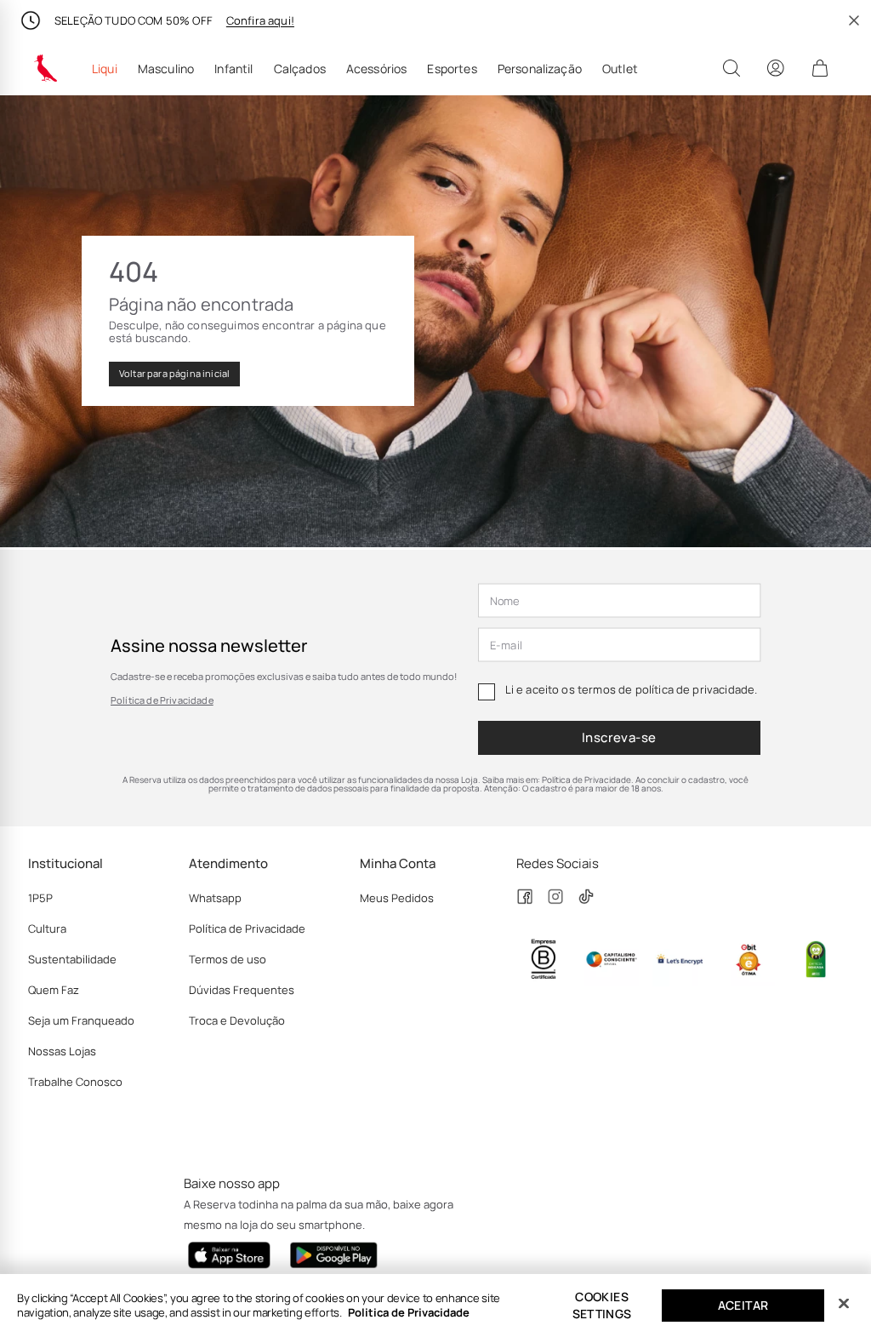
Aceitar (743, 1305)
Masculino (166, 69)
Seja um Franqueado (81, 1020)
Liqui (104, 69)
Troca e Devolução (237, 1020)
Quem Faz (53, 989)
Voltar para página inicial (174, 373)
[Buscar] (731, 68)
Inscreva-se (619, 737)
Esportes (451, 69)
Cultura (47, 928)
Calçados (300, 69)
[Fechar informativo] (854, 20)
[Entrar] (776, 68)
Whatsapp (215, 898)
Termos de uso (227, 959)
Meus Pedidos (397, 898)
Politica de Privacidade (409, 1312)
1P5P (40, 898)
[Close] (843, 1304)
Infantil (233, 69)
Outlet (620, 69)
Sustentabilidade (72, 959)
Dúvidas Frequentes (241, 989)
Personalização (540, 69)
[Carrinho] (820, 68)
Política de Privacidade (162, 700)
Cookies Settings (602, 1305)
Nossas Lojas (62, 1051)
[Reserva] (46, 68)
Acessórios (376, 69)
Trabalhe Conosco (75, 1081)
